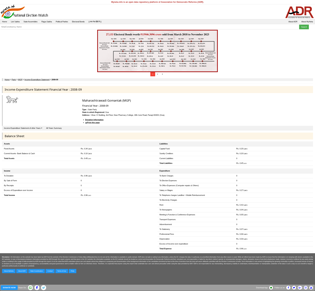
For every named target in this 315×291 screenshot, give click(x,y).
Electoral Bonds (78, 22)
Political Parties (62, 22)
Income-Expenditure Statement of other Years (22, 128)
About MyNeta (307, 22)
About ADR (292, 22)
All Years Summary (54, 128)
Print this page (93, 122)
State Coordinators (36, 271)
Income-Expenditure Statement (36, 80)
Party (14, 80)
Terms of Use (61, 271)
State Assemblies (31, 22)
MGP (20, 80)
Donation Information (94, 120)
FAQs (72, 271)
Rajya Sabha (46, 22)
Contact (50, 271)
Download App (262, 288)
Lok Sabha (15, 22)
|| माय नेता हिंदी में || (95, 22)
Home (4, 22)
